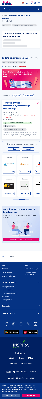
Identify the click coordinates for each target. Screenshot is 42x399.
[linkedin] (36, 324)
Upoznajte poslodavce (9, 293)
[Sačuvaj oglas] (37, 102)
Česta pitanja (7, 272)
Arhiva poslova (7, 300)
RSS (26, 265)
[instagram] (14, 324)
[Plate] (31, 3)
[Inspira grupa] (18, 186)
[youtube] (21, 324)
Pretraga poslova (8, 287)
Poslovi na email (7, 290)
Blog (3, 265)
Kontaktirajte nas (8, 276)
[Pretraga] (27, 3)
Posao (4, 256)
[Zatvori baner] (38, 72)
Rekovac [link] (13, 256)
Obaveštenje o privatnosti (30, 273)
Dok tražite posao (8, 296)
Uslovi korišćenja (31, 269)
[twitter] (28, 324)
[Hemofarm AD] (18, 165)
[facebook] (6, 324)
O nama (5, 269)
